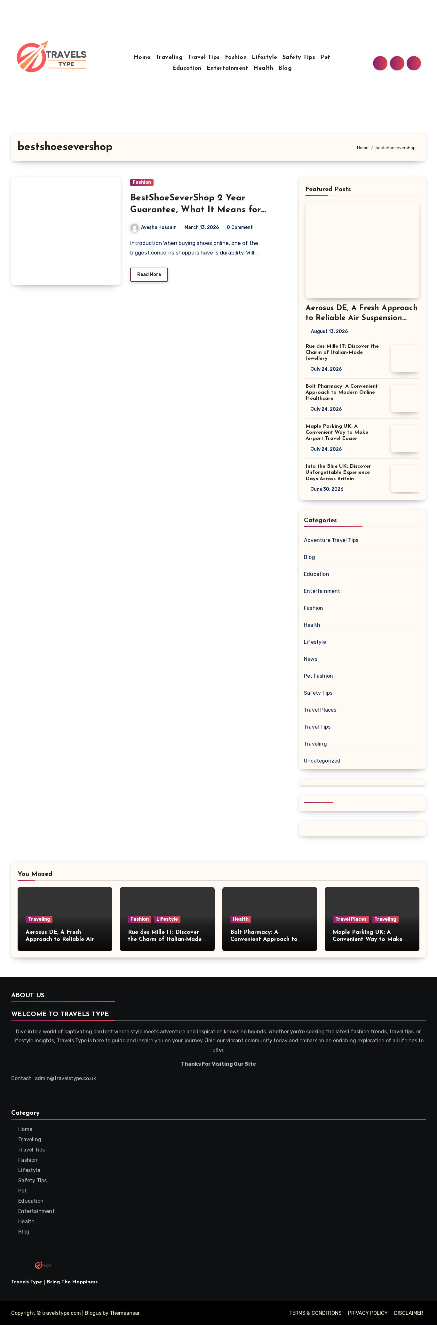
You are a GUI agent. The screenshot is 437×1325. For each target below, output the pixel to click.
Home (142, 58)
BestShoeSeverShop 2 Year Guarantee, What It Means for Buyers (195, 210)
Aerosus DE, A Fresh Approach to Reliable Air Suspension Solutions (362, 318)
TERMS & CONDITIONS (315, 1313)
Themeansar (124, 1313)
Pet (325, 58)
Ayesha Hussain (159, 227)
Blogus (93, 1313)
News (310, 659)
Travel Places (320, 710)
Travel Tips (204, 58)
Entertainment (228, 68)
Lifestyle (264, 58)
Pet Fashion (318, 676)
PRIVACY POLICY (368, 1313)
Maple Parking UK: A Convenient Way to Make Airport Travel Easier (337, 432)
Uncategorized (322, 761)
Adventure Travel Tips (331, 540)
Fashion (236, 58)
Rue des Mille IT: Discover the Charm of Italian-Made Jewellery (342, 352)
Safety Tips (298, 58)
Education (187, 68)
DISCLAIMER (408, 1313)
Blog (285, 68)
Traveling (169, 58)
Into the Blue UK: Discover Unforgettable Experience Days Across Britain (338, 472)
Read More (149, 274)
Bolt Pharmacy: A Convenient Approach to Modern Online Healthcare (342, 392)
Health (263, 68)
